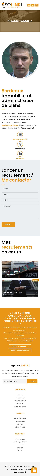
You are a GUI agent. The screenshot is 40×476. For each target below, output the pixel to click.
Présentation (20, 421)
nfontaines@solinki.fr (20, 139)
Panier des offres (20, 406)
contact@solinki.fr (26, 341)
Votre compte (20, 398)
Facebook (20, 445)
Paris (13, 275)
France (8, 275)
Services (20, 424)
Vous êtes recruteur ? (20, 350)
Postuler (20, 404)
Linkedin (20, 448)
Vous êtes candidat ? (20, 346)
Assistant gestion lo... (14, 271)
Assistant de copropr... (12, 292)
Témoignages (20, 427)
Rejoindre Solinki (20, 418)
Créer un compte (20, 401)
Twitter (20, 451)
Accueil (20, 395)
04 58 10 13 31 (20, 439)
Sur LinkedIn (20, 159)
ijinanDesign (28, 469)
